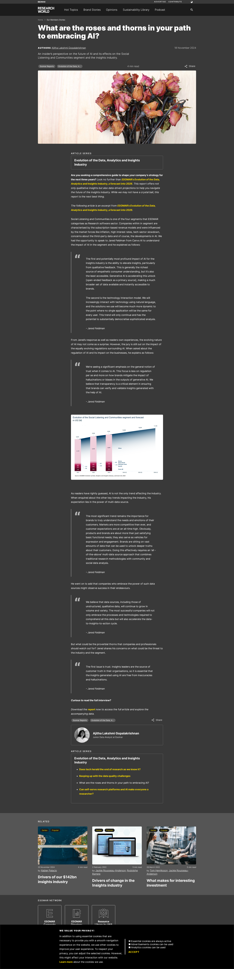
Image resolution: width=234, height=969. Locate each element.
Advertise (160, 2)
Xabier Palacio (49, 870)
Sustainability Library (136, 9)
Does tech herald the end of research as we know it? (110, 769)
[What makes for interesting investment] (171, 845)
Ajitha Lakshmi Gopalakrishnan (69, 47)
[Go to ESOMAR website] (41, 2)
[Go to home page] (46, 10)
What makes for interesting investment (171, 883)
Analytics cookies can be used (148, 947)
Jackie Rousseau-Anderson (110, 870)
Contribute (175, 2)
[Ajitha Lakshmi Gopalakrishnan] (82, 735)
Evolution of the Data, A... (69, 66)
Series (44, 830)
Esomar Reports (47, 66)
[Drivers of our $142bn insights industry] (62, 845)
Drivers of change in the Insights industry (113, 883)
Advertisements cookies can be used (152, 944)
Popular (55, 830)
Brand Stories (92, 9)
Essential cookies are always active (151, 941)
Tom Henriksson (159, 870)
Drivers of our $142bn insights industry (57, 879)
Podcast (160, 9)
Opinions (111, 9)
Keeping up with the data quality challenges (104, 776)
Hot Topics (71, 9)
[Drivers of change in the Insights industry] (117, 845)
